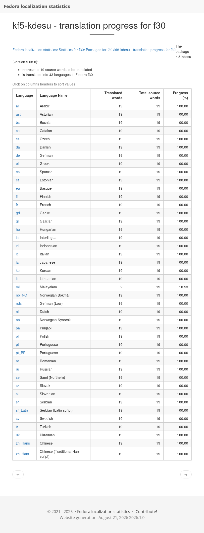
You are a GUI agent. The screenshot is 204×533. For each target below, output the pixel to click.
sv (17, 418)
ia (17, 237)
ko (18, 270)
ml (18, 286)
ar (17, 105)
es (18, 171)
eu (18, 188)
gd (18, 212)
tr (17, 426)
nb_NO (21, 295)
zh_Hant (22, 453)
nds (19, 303)
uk (18, 434)
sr (17, 401)
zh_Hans (23, 443)
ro (17, 360)
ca (18, 130)
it (17, 253)
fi (17, 196)
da (18, 147)
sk (17, 385)
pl (17, 336)
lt (17, 278)
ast (18, 114)
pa (18, 327)
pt (17, 344)
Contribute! (146, 511)
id (17, 245)
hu (18, 229)
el (17, 163)
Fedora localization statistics (37, 6)
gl (17, 221)
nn (18, 319)
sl (17, 393)
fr (17, 204)
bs (18, 122)
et (17, 179)
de (18, 155)
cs (17, 138)
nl (17, 311)
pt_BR (21, 352)
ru (17, 369)
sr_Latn (22, 410)
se (18, 377)
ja (17, 262)
